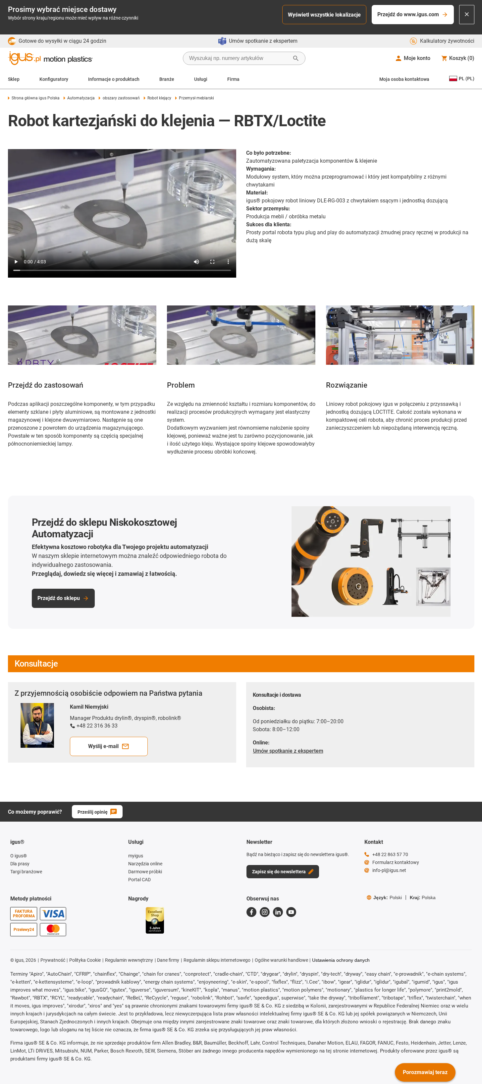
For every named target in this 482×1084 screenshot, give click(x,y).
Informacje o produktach (113, 79)
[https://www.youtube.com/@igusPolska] (291, 912)
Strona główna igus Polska (36, 98)
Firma (233, 79)
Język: (387, 897)
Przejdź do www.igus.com (408, 14)
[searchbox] (238, 58)
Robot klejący (159, 98)
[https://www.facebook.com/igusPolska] (251, 912)
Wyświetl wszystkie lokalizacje (324, 15)
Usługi (200, 79)
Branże (166, 79)
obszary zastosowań (121, 98)
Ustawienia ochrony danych (341, 960)
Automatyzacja (81, 98)
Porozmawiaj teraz (425, 1072)
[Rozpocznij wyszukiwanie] (296, 58)
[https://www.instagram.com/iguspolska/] (265, 912)
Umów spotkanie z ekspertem (288, 751)
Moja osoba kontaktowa (404, 79)
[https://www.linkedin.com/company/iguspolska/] (278, 912)
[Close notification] (466, 14)
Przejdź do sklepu (58, 598)
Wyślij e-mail (103, 746)
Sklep (14, 79)
